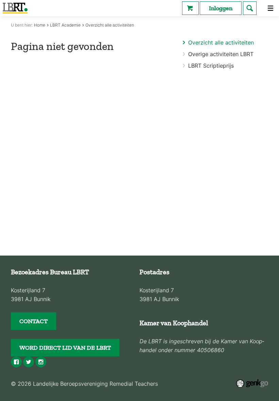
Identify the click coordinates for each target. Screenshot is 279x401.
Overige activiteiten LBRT (220, 54)
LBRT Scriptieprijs (211, 66)
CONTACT (33, 321)
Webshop (190, 8)
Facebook (16, 361)
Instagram (40, 361)
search (250, 8)
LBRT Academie (65, 25)
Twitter (28, 361)
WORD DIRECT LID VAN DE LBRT (65, 347)
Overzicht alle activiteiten (109, 25)
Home (39, 25)
